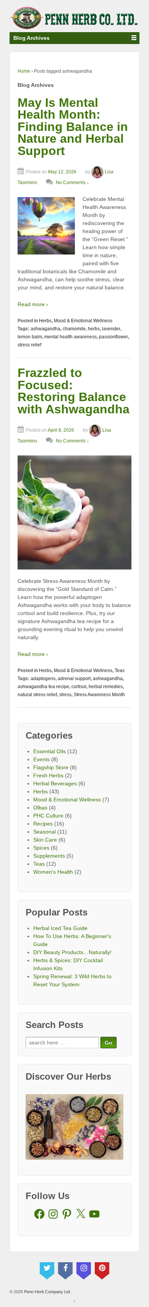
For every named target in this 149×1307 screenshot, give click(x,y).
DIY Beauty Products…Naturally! (72, 952)
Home (24, 71)
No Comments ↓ (72, 182)
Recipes (43, 824)
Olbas (40, 807)
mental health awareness (70, 336)
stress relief (29, 345)
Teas (120, 670)
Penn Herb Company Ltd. (47, 1291)
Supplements (49, 856)
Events (41, 759)
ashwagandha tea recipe (43, 686)
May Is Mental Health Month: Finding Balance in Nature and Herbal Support (73, 127)
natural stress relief (37, 694)
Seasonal (44, 832)
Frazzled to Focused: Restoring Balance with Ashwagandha (74, 391)
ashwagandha (45, 328)
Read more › (33, 304)
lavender (111, 328)
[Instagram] (83, 1269)
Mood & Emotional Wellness (83, 320)
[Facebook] (65, 1269)
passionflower (113, 336)
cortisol (78, 686)
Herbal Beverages (55, 783)
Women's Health (53, 872)
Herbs (45, 320)
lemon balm (30, 336)
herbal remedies (106, 686)
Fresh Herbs (48, 775)
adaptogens (43, 678)
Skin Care (45, 840)
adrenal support (74, 678)
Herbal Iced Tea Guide (60, 928)
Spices (41, 848)
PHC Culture (48, 816)
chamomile (74, 328)
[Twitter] (47, 1269)
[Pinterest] (102, 1269)
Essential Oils (49, 751)
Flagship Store (50, 767)
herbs (94, 328)
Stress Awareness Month (99, 694)
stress (65, 694)
